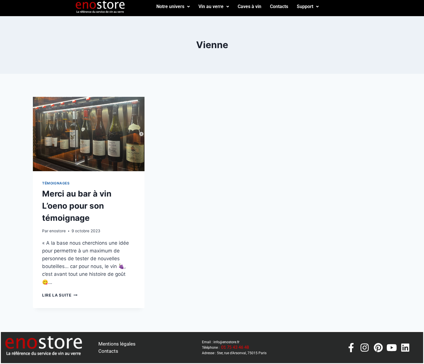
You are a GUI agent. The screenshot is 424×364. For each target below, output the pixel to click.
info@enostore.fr (226, 342)
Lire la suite (59, 295)
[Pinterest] (378, 347)
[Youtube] (391, 347)
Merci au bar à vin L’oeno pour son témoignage (76, 206)
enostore (57, 231)
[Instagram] (364, 347)
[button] (173, 6)
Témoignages (56, 183)
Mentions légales (117, 344)
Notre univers (170, 6)
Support (305, 6)
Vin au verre (211, 6)
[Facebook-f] (351, 347)
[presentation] (89, 134)
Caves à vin (249, 6)
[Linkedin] (405, 347)
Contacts (279, 6)
